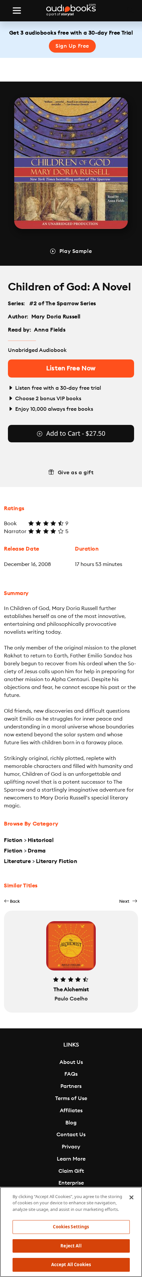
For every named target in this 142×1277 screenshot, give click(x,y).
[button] (12, 901)
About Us (71, 1062)
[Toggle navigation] (17, 10)
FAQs (71, 1074)
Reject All (70, 1246)
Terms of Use (71, 1098)
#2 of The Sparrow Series (63, 304)
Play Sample (75, 251)
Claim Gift (71, 1171)
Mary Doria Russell (56, 317)
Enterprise (71, 1183)
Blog (71, 1122)
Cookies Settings (71, 1227)
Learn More (71, 1159)
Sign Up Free (72, 46)
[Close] (131, 1197)
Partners (71, 1086)
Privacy (71, 1146)
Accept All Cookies (71, 1264)
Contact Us (71, 1134)
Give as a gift (76, 473)
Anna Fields (49, 330)
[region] (71, 1232)
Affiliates (71, 1110)
